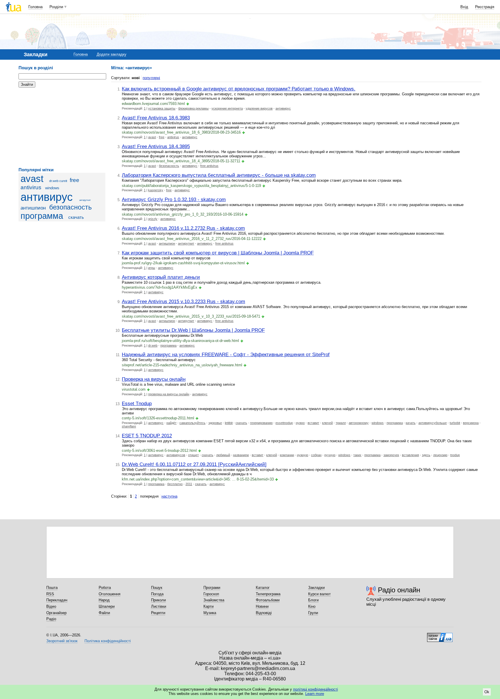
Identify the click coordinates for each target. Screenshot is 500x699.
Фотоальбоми (268, 600)
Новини (262, 606)
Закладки (316, 587)
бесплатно (175, 484)
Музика (209, 613)
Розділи (56, 7)
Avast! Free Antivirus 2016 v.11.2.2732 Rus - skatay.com (183, 228)
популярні (151, 78)
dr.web (152, 345)
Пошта (52, 587)
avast (32, 179)
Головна (35, 7)
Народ (104, 600)
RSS (50, 594)
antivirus (173, 137)
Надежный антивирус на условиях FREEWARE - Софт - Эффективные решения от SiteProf (226, 354)
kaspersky (155, 190)
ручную (329, 455)
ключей (327, 423)
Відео (51, 606)
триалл (341, 423)
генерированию (261, 423)
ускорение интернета (227, 108)
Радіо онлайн (399, 590)
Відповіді (264, 613)
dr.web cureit (58, 181)
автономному (359, 423)
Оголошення (109, 594)
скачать (76, 217)
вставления (410, 455)
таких (357, 455)
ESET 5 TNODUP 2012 (147, 435)
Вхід (464, 7)
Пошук (156, 587)
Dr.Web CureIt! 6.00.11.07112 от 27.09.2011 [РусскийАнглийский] (194, 464)
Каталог (263, 587)
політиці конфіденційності (315, 689)
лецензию (440, 455)
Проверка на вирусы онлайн (153, 379)
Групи (313, 613)
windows (52, 188)
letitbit (229, 423)
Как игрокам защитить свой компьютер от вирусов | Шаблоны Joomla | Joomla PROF (218, 253)
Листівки (158, 606)
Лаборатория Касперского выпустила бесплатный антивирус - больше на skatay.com (219, 175)
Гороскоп (211, 594)
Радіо (51, 619)
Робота (105, 587)
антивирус (47, 197)
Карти (208, 606)
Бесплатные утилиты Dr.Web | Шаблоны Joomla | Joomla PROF (193, 330)
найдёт (171, 423)
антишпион (33, 208)
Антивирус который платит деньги (161, 277)
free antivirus (209, 166)
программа (42, 216)
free (161, 137)
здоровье (215, 423)
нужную (302, 455)
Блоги (313, 600)
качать (411, 423)
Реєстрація (484, 7)
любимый (223, 455)
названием (241, 455)
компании (287, 455)
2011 (188, 484)
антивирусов (175, 455)
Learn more (314, 693)
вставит (313, 423)
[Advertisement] (62, 127)
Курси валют (319, 594)
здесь (426, 455)
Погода (157, 594)
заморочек (391, 455)
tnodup (455, 455)
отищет (193, 455)
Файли (104, 613)
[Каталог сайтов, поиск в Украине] (440, 635)
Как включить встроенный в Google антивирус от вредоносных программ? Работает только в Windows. (238, 89)
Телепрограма (268, 594)
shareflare (129, 426)
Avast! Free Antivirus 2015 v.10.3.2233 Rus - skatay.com (183, 301)
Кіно (311, 606)
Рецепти (158, 613)
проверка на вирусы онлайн (168, 394)
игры (151, 268)
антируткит (85, 200)
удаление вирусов (259, 108)
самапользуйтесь (192, 423)
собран (316, 455)
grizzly (152, 219)
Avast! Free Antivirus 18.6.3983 (156, 118)
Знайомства (213, 600)
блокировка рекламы (193, 108)
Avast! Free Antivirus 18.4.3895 (156, 146)
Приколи (158, 600)
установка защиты (161, 108)
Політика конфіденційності (107, 641)
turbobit (455, 423)
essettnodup (284, 423)
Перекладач (56, 600)
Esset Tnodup (137, 403)
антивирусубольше (432, 423)
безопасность (70, 207)
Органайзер (56, 613)
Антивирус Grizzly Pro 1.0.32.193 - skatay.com (174, 199)
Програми (211, 587)
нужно (300, 423)
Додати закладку (111, 54)
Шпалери (107, 606)
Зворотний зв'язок (62, 641)
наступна (169, 496)
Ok (486, 692)
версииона (471, 423)
